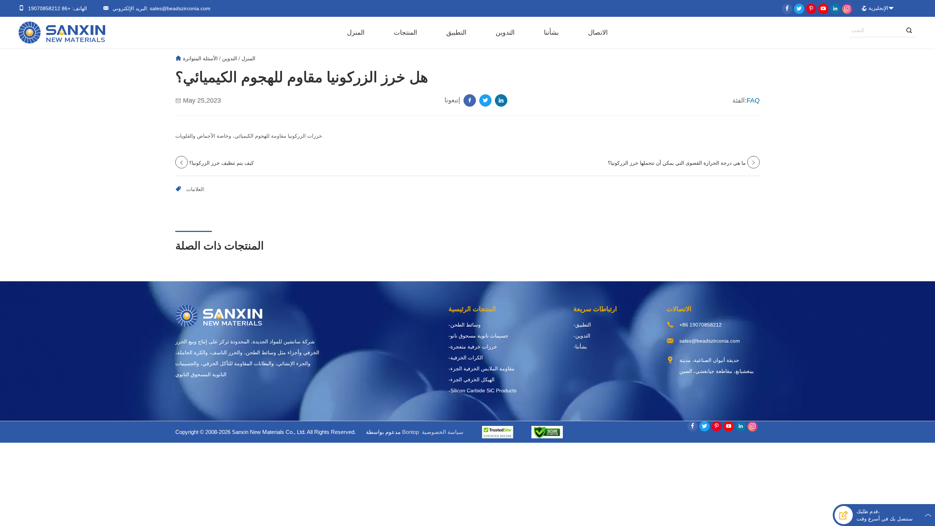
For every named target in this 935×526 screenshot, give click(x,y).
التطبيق (456, 32)
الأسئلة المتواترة (200, 58)
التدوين (505, 32)
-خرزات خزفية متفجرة (473, 347)
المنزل (356, 32)
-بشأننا (580, 347)
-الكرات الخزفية (466, 358)
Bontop (410, 432)
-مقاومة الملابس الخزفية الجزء (482, 368)
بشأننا (551, 32)
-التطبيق (582, 325)
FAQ (753, 100)
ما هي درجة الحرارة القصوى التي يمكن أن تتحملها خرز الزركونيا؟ (677, 163)
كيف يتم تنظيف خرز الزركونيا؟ (221, 163)
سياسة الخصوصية (442, 432)
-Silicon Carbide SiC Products (482, 390)
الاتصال (598, 32)
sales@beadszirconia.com (179, 8)
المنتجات (405, 32)
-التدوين (581, 336)
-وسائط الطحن (465, 325)
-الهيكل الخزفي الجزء (472, 379)
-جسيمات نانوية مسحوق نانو (478, 336)
